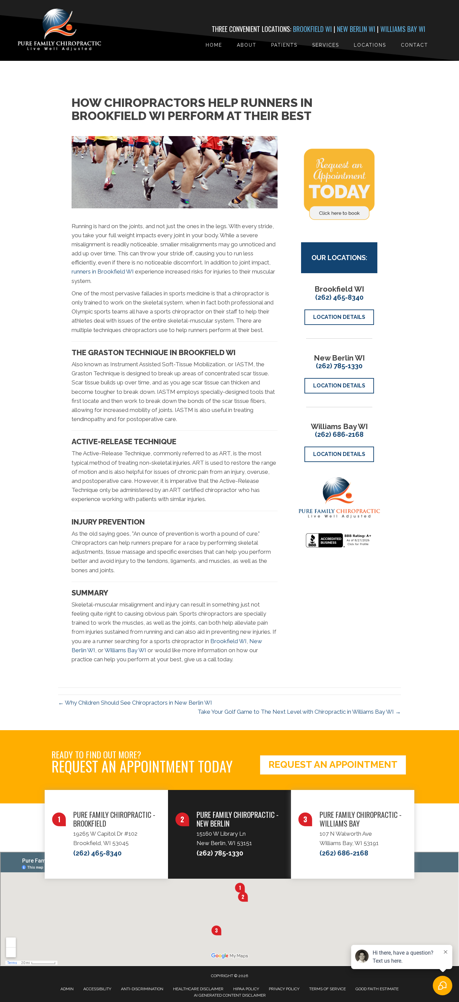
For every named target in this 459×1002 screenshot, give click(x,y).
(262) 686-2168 (339, 434)
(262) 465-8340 (339, 297)
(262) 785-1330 (339, 366)
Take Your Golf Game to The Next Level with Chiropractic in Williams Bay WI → (299, 711)
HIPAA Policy (246, 989)
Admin (67, 989)
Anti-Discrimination (142, 989)
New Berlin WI (356, 29)
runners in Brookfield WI (103, 271)
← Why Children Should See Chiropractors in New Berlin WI (135, 702)
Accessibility (97, 989)
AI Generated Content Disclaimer (230, 995)
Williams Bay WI (402, 29)
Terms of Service (327, 989)
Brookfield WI (312, 29)
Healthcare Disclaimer (198, 989)
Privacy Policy (284, 989)
